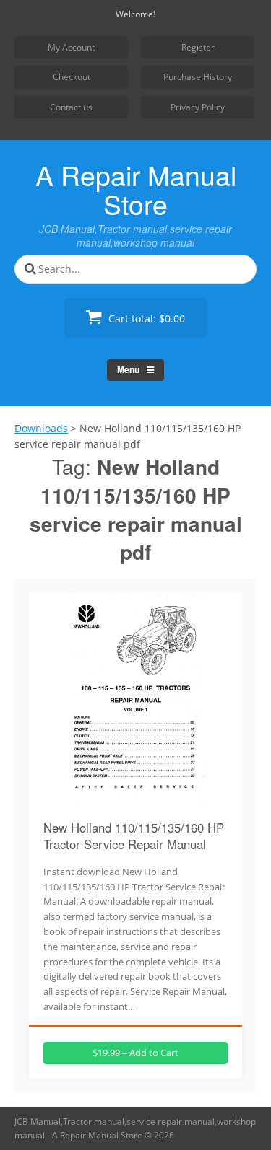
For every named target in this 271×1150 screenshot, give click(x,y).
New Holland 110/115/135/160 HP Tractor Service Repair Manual (133, 836)
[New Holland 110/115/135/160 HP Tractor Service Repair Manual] (135, 800)
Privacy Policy (198, 107)
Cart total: (145, 318)
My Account (71, 47)
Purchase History (197, 77)
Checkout (71, 77)
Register (198, 47)
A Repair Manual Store (135, 189)
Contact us (71, 107)
